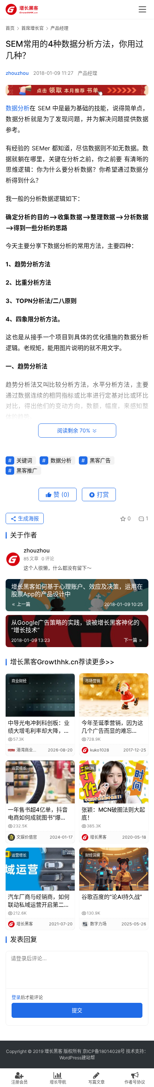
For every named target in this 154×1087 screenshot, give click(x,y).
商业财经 (19, 681)
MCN (89, 768)
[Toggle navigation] (142, 9)
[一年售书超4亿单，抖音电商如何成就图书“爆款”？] (40, 782)
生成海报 (27, 518)
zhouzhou (17, 73)
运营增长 (19, 768)
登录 (16, 997)
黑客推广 (26, 470)
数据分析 (18, 108)
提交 (77, 1010)
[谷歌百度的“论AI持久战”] (113, 869)
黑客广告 (100, 460)
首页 (10, 28)
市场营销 (92, 681)
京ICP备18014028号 (104, 1051)
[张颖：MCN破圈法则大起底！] (113, 782)
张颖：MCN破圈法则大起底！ (113, 813)
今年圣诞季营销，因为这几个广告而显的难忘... (112, 726)
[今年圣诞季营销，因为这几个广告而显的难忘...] (113, 695)
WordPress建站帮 (77, 1057)
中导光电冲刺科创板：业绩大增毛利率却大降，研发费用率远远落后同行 (39, 727)
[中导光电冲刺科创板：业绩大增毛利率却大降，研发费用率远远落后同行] (40, 695)
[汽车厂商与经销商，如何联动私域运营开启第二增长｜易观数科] (40, 869)
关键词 (24, 460)
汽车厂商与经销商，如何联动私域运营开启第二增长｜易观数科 (39, 901)
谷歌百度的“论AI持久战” (111, 896)
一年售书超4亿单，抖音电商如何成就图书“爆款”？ (38, 813)
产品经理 (87, 73)
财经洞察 (92, 855)
